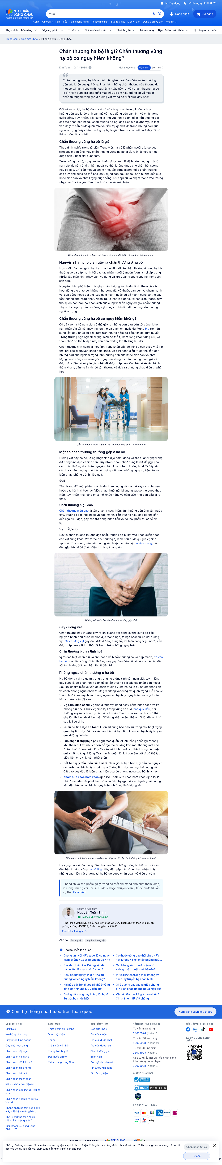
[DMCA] (150, 1087)
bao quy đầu (141, 709)
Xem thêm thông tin (73, 931)
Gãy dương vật (74, 641)
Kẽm (58, 21)
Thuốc (52, 1039)
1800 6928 (210, 3)
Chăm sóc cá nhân (58, 1045)
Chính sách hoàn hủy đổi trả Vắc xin (22, 1100)
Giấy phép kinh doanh (18, 1039)
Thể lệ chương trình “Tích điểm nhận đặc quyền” (20, 1118)
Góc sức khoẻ (99, 1028)
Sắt (65, 21)
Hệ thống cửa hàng (17, 1034)
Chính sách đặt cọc (17, 1051)
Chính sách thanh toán (18, 1078)
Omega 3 (47, 21)
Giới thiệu (11, 1028)
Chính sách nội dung (17, 1056)
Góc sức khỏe (29, 38)
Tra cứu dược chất (101, 1039)
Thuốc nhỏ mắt (99, 21)
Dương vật (76, 940)
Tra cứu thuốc (99, 1034)
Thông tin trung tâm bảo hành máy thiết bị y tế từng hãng (23, 1109)
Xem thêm (79, 892)
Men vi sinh (133, 21)
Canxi (36, 21)
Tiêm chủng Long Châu (61, 1062)
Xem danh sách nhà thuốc (195, 1011)
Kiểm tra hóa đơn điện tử (20, 1084)
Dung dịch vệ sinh (153, 21)
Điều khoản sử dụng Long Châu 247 (20, 1127)
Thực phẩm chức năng (61, 1028)
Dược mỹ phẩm (56, 1034)
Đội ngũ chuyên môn (102, 1062)
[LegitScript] (150, 1096)
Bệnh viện (96, 1056)
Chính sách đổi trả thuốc (19, 1062)
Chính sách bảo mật (17, 1073)
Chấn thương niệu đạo (74, 510)
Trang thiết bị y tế (58, 1051)
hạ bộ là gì (95, 869)
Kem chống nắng (79, 21)
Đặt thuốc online (57, 1056)
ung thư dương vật (95, 940)
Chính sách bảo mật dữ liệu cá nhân (23, 1091)
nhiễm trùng (144, 543)
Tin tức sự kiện (99, 1073)
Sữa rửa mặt (118, 21)
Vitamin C (171, 21)
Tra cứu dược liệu (101, 1045)
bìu (147, 328)
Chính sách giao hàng (18, 1067)
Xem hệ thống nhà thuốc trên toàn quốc (52, 1011)
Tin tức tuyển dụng (102, 1067)
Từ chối (196, 1155)
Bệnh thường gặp (100, 1051)
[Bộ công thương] (141, 1079)
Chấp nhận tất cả (196, 1146)
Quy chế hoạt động (17, 1045)
